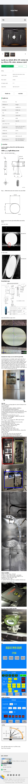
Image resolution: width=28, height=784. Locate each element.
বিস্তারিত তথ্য (7, 93)
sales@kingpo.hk (7, 771)
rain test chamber (6, 748)
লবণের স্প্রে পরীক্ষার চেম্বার (15, 746)
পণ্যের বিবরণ (20, 93)
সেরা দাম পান (8, 66)
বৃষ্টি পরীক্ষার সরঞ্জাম (7, 746)
